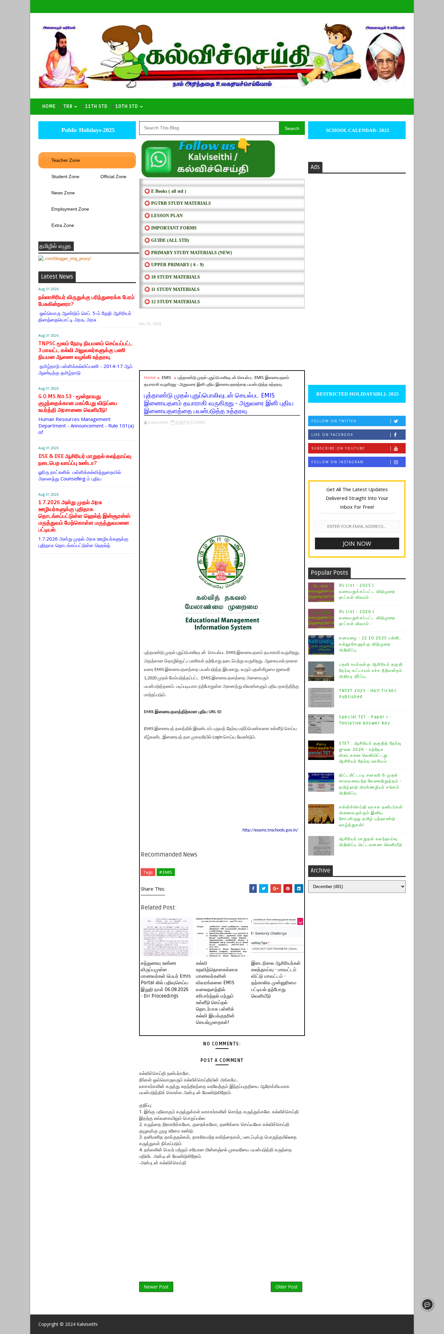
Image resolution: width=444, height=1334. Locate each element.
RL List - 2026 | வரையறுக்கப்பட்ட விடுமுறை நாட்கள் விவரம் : (367, 617)
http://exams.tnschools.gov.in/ (270, 830)
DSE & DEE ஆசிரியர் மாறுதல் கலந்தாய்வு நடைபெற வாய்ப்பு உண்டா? (84, 459)
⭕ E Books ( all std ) (165, 191)
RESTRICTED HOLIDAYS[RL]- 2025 (357, 394)
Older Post (286, 1287)
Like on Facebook (332, 434)
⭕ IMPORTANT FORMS (170, 228)
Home (49, 106)
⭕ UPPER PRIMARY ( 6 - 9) (174, 264)
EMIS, (201, 422)
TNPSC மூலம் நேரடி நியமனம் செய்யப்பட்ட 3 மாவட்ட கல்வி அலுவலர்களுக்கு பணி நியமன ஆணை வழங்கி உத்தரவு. (85, 350)
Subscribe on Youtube (338, 448)
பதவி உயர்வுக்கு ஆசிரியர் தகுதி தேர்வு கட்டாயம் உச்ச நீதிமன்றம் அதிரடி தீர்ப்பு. (371, 670)
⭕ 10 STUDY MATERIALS (172, 277)
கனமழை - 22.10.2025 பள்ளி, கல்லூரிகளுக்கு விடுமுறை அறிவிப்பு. (370, 643)
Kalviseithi (87, 1324)
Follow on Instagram (337, 462)
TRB (67, 106)
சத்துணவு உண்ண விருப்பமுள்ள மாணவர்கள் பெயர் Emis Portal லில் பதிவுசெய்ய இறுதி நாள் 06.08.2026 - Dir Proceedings (166, 979)
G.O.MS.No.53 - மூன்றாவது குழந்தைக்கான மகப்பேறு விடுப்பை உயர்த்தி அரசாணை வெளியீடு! (77, 403)
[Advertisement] (222, 348)
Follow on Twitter (334, 421)
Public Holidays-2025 (87, 130)
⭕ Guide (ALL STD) (166, 240)
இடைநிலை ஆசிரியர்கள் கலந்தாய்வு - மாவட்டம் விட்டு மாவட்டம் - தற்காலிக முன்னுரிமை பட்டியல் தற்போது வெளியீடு (276, 979)
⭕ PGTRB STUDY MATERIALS (177, 203)
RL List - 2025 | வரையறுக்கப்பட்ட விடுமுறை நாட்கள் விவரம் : (367, 591)
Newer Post (156, 1287)
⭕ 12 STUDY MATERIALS (172, 301)
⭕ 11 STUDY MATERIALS (172, 289)
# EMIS (165, 872)
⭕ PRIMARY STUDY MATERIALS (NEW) (188, 252)
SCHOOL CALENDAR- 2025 (357, 130)
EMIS (166, 377)
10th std (126, 106)
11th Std (96, 106)
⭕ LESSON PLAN (163, 215)
